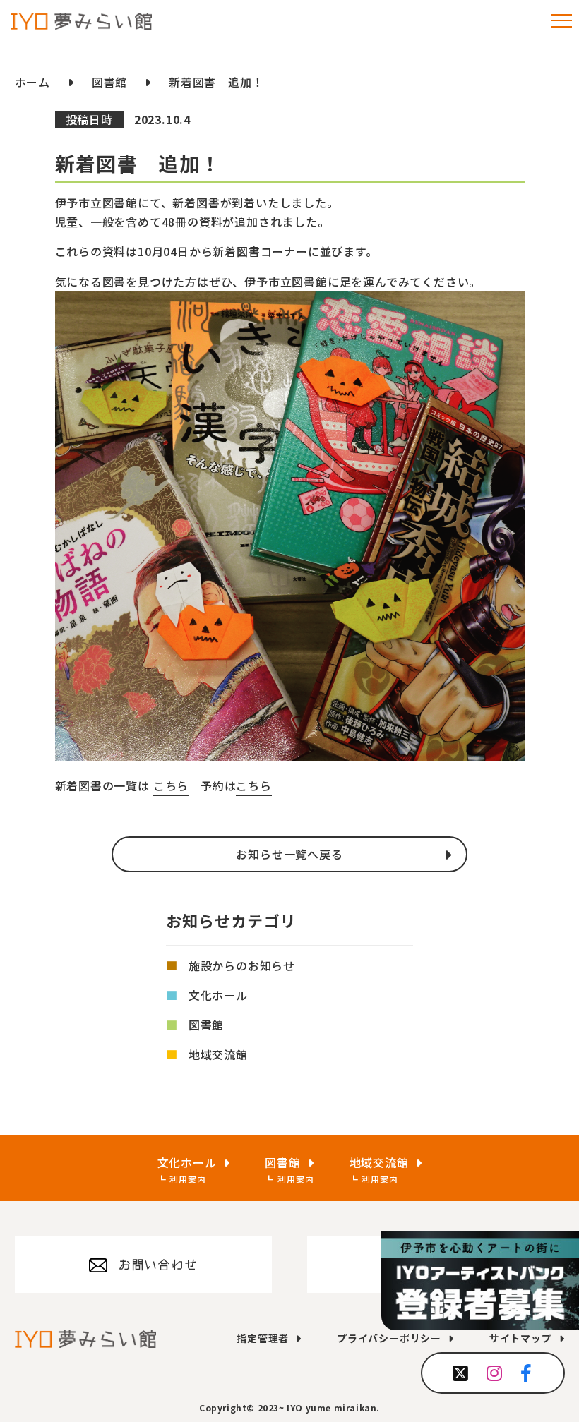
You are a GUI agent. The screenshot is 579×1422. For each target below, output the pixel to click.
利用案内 (187, 1179)
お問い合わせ (158, 1264)
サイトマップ (520, 1338)
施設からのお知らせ (242, 965)
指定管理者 (263, 1338)
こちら (171, 785)
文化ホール (218, 995)
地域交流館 (218, 1054)
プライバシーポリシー (389, 1338)
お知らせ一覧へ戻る (289, 853)
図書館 (206, 1024)
